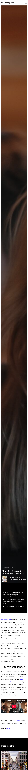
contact (19, 720)
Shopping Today (6, 619)
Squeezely (4, 682)
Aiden (21, 679)
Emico (12, 682)
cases (8, 728)
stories (24, 726)
